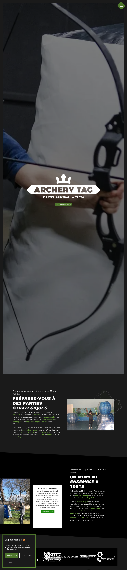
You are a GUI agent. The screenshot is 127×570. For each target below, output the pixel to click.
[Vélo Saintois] (82, 557)
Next (115, 557)
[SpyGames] (100, 556)
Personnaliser (9, 562)
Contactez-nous (65, 205)
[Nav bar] (121, 5)
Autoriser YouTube (47, 511)
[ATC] (47, 557)
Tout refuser (26, 555)
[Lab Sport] (65, 556)
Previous (42, 557)
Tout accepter (11, 555)
